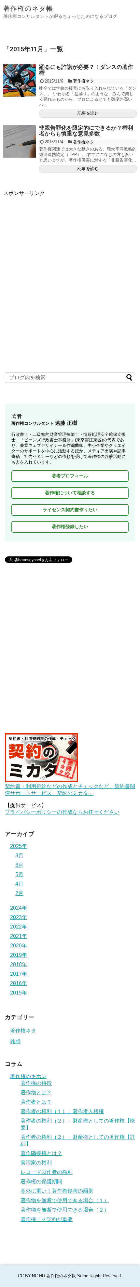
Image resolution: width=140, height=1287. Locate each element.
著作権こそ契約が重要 (47, 1219)
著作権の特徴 (36, 1083)
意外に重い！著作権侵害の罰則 (57, 1191)
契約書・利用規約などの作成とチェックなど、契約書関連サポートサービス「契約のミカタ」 (70, 790)
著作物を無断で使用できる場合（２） (65, 1210)
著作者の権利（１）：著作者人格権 (62, 1111)
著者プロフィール (70, 475)
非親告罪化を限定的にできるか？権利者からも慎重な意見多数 (86, 131)
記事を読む (88, 113)
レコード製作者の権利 (47, 1172)
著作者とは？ (36, 1102)
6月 (19, 865)
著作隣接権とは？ (41, 1153)
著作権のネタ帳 (28, 8)
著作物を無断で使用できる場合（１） (65, 1200)
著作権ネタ (83, 81)
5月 (19, 874)
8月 (19, 855)
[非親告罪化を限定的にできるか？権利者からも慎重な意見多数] (19, 141)
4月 (19, 884)
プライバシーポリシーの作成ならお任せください (62, 812)
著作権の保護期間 (41, 1181)
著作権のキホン (28, 1076)
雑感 (15, 1041)
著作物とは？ (36, 1092)
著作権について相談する (70, 492)
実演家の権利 (36, 1162)
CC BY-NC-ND (31, 1275)
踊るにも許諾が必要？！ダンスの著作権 (86, 70)
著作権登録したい (70, 526)
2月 (19, 893)
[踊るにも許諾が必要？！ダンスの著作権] (19, 80)
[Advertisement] (70, 267)
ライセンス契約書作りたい (70, 509)
